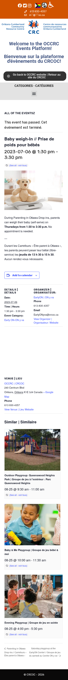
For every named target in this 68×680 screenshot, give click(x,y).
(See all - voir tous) (18, 165)
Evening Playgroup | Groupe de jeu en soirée (31, 622)
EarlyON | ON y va (44, 297)
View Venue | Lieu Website (19, 409)
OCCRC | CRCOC (14, 383)
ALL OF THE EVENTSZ (19, 113)
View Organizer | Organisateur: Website (46, 320)
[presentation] (32, 450)
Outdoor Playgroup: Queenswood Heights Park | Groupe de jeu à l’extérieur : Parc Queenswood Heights (30, 479)
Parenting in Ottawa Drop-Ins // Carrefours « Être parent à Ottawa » (15, 652)
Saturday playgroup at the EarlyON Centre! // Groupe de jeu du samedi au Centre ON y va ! (45, 652)
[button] (34, 94)
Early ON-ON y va (14, 320)
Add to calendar (22, 275)
